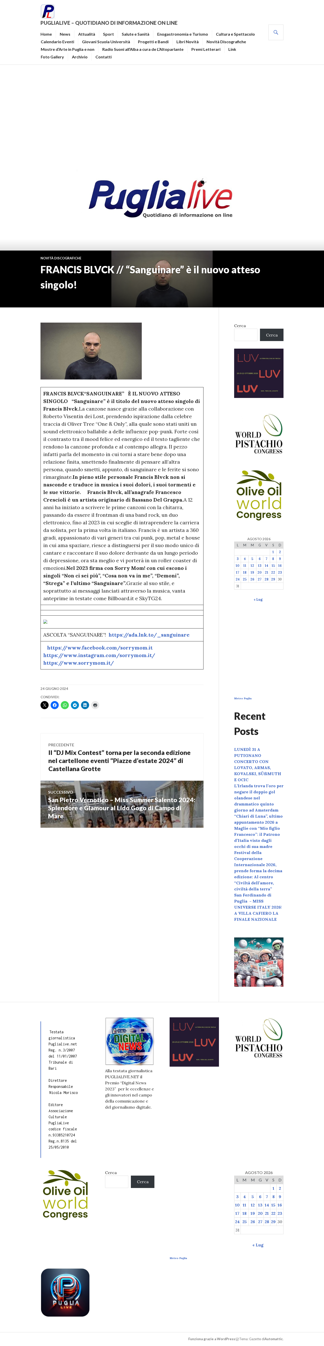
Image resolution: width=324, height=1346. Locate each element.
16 (280, 566)
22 (273, 572)
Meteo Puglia (243, 698)
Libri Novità (187, 41)
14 (266, 566)
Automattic (274, 1339)
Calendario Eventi (57, 41)
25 (245, 579)
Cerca (240, 325)
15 (273, 566)
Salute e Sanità (135, 34)
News (65, 34)
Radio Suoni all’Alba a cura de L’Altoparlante (143, 49)
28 (267, 579)
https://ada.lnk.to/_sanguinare (149, 635)
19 (252, 572)
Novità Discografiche (226, 41)
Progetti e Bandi (153, 41)
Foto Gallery (52, 56)
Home (46, 34)
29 (273, 579)
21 (266, 572)
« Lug (258, 599)
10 (237, 566)
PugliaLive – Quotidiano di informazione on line (108, 23)
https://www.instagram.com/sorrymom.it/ (99, 655)
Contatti (103, 56)
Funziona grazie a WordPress (211, 1339)
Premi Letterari (205, 49)
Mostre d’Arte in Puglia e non (67, 49)
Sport (108, 34)
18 (245, 572)
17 (237, 572)
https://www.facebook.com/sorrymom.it (100, 647)
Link (232, 49)
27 (259, 579)
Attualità (86, 34)
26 (252, 579)
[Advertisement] (162, 115)
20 (259, 572)
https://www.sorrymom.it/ (78, 663)
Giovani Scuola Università (106, 41)
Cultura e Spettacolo (235, 34)
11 (244, 566)
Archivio (80, 56)
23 (280, 572)
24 (238, 579)
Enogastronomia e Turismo (182, 34)
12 (252, 566)
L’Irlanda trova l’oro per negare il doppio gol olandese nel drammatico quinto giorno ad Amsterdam (259, 798)
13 (259, 566)
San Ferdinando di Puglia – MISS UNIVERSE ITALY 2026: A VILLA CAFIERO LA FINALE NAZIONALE (258, 907)
